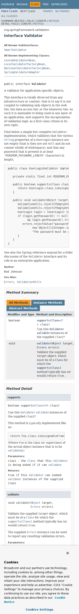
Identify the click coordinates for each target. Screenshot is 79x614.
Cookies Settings (39, 609)
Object (56, 343)
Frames (48, 11)
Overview (7, 4)
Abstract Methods (23, 308)
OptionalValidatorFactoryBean (26, 68)
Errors (42, 347)
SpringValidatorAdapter (22, 72)
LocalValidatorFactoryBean (24, 64)
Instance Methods (48, 302)
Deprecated (59, 4)
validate (43, 343)
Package (22, 4)
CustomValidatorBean (19, 60)
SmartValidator (15, 49)
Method (54, 21)
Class (55, 320)
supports (43, 320)
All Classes (9, 16)
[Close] (67, 553)
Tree (46, 4)
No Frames (62, 11)
